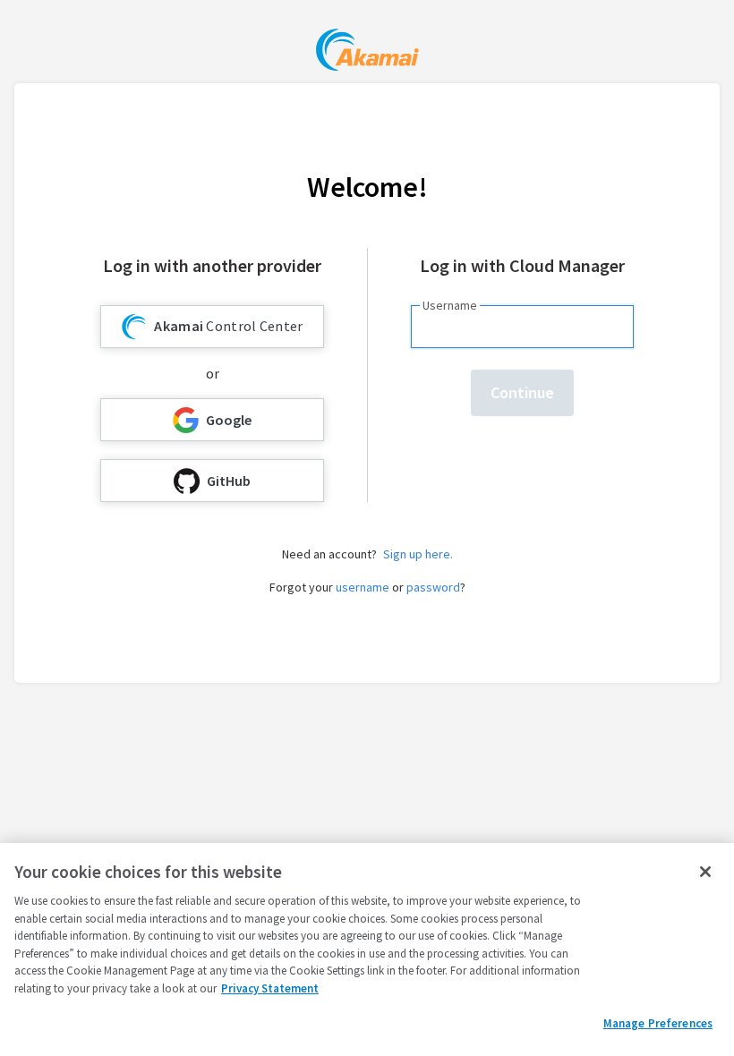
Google (229, 420)
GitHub (229, 481)
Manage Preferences (658, 1023)
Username (449, 305)
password (433, 587)
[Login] (367, 52)
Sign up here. (418, 554)
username (362, 587)
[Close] (705, 871)
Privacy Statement (270, 988)
